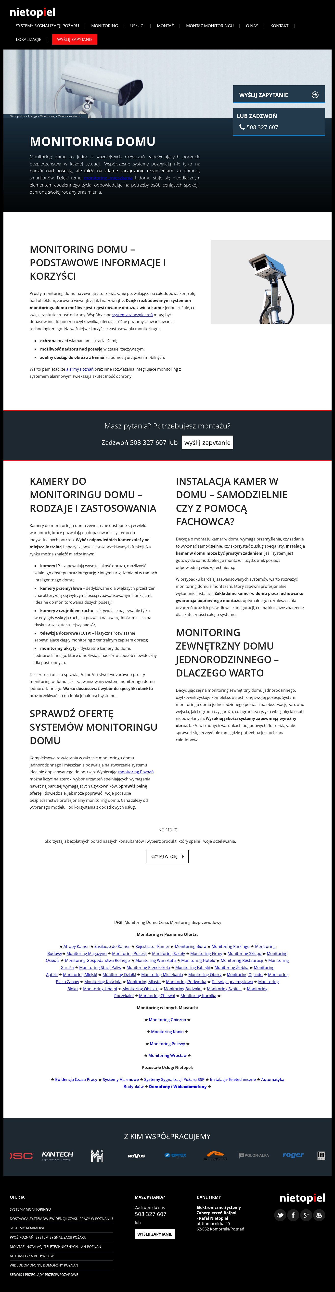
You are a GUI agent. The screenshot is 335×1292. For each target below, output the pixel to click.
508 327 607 (148, 442)
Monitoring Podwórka (186, 981)
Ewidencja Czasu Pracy (76, 1079)
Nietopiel (32, 12)
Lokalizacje (28, 39)
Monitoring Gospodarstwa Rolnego (97, 960)
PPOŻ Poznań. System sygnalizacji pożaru (48, 1237)
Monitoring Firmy (206, 953)
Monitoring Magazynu (86, 953)
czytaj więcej (164, 856)
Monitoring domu (69, 116)
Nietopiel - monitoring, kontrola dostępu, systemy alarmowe (302, 1198)
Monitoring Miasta (144, 981)
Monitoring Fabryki (192, 967)
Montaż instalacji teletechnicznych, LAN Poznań (55, 1246)
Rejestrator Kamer (152, 946)
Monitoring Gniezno (167, 1019)
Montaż (165, 25)
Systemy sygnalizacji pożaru (47, 25)
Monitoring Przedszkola (148, 967)
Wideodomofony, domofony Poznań (44, 1265)
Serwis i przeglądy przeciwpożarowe (44, 1274)
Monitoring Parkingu (231, 946)
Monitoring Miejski (80, 974)
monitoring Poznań (136, 772)
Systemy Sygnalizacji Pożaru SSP (174, 1079)
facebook (293, 1215)
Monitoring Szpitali (224, 988)
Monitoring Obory (204, 974)
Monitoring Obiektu (140, 988)
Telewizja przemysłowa (232, 981)
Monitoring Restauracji (242, 960)
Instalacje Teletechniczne (233, 1079)
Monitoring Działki (119, 974)
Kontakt (279, 25)
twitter (280, 1215)
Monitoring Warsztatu (155, 960)
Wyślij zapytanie (74, 39)
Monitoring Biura (190, 946)
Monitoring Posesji (129, 953)
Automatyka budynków (32, 1256)
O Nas (252, 25)
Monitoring (104, 25)
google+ (306, 1215)
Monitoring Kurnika (198, 995)
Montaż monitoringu (210, 25)
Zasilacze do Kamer (112, 946)
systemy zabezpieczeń (132, 314)
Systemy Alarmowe (121, 1079)
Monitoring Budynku (183, 988)
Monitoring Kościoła (102, 981)
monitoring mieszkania (108, 178)
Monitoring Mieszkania (162, 974)
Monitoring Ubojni (100, 988)
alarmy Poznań (80, 369)
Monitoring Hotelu (198, 960)
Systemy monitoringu (30, 1209)
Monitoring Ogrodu (245, 974)
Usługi (137, 25)
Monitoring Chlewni (157, 995)
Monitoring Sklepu (244, 953)
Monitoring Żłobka (231, 967)
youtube (319, 1215)
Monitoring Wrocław (167, 1055)
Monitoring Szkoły (168, 953)
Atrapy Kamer (76, 946)
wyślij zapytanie (207, 442)
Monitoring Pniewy (167, 1043)
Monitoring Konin (167, 1031)
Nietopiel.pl (17, 116)
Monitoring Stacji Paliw (100, 967)
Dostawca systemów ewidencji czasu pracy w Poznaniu (61, 1218)
